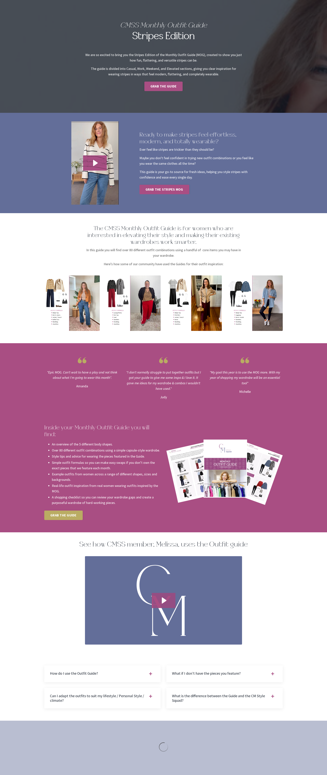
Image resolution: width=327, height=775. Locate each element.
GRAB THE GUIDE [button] (163, 86)
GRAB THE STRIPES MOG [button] (164, 189)
